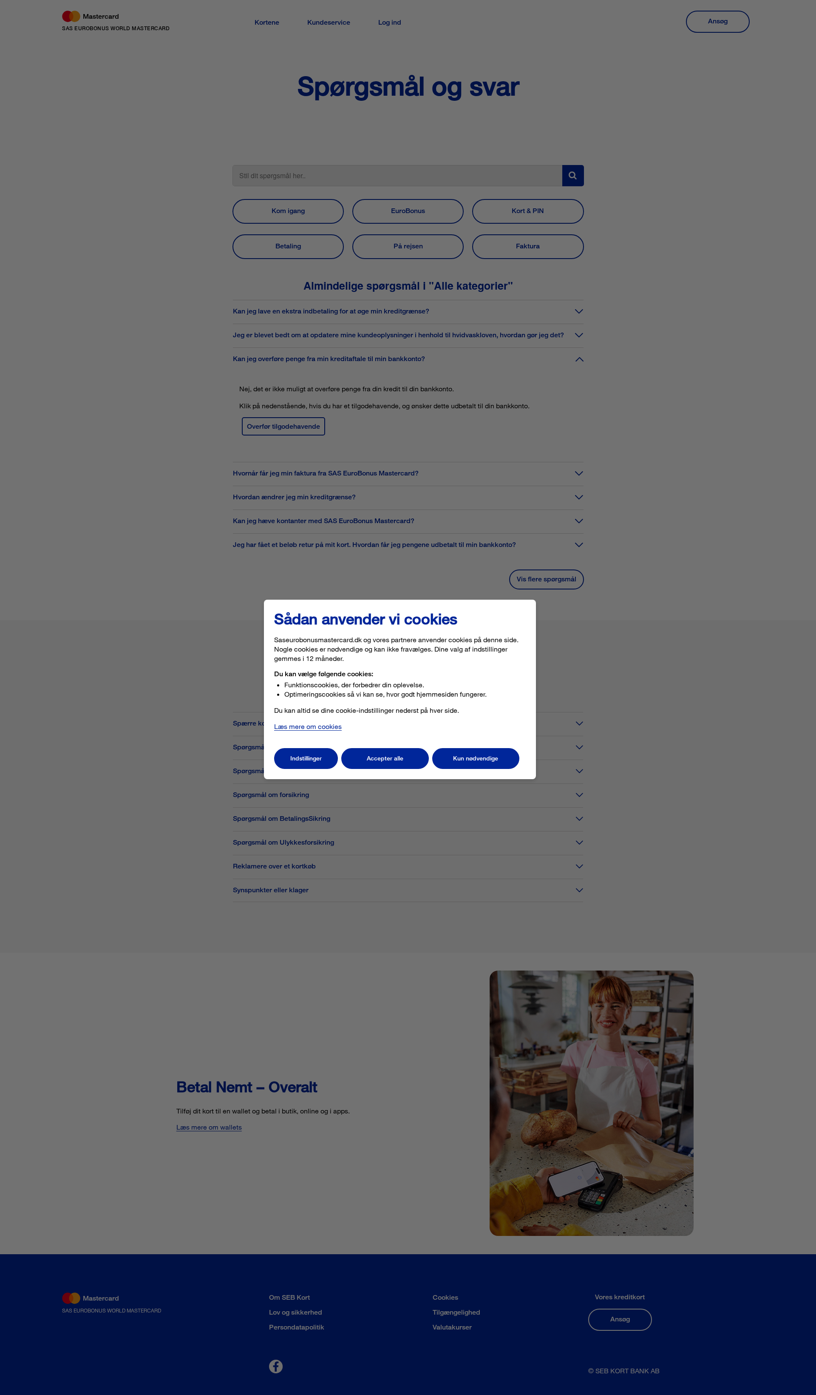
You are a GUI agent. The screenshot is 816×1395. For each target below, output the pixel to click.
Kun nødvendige (475, 758)
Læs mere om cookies (308, 726)
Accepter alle (385, 758)
